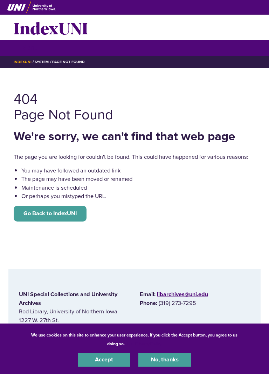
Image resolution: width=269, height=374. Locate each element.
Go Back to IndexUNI (50, 213)
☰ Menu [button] (26, 47)
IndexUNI (51, 27)
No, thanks (165, 359)
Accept (104, 359)
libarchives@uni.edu (182, 294)
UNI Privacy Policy (144, 343)
